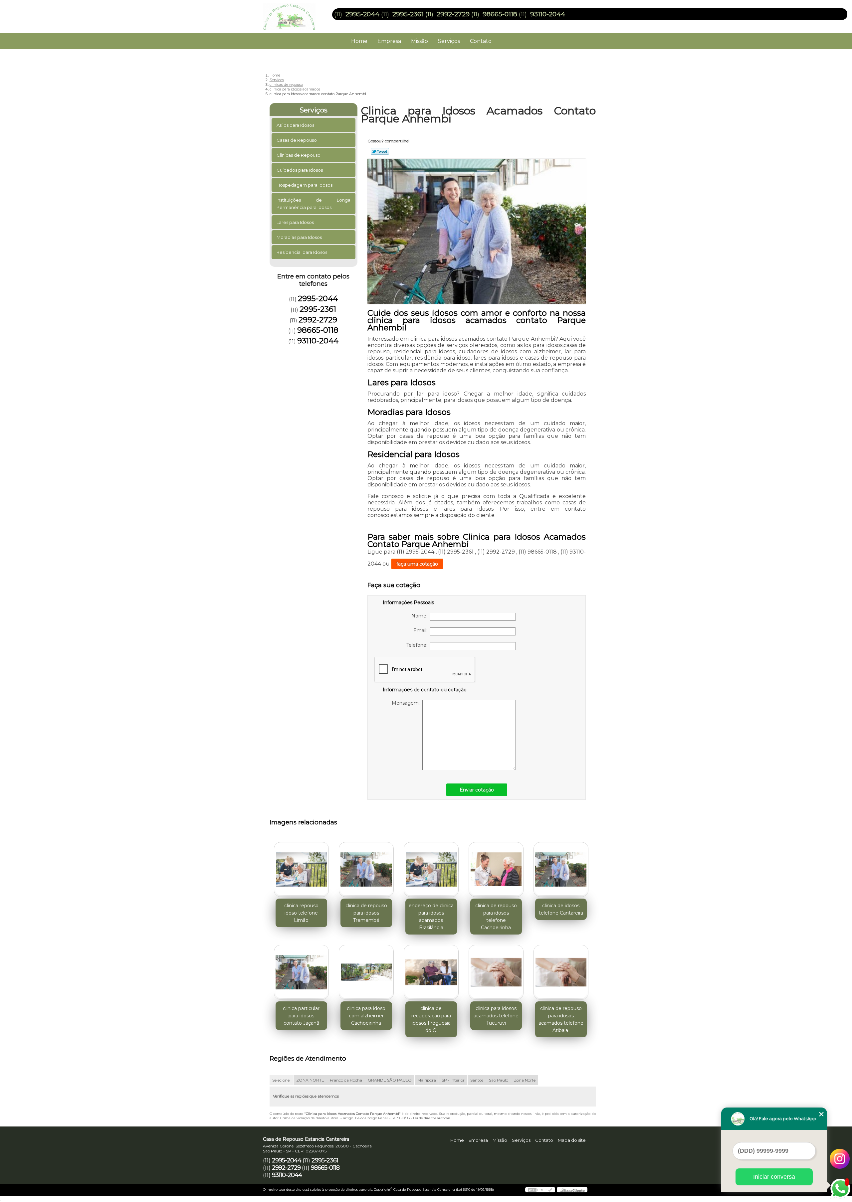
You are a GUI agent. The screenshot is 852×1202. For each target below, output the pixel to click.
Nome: (420, 616)
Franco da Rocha (346, 1080)
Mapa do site (572, 1140)
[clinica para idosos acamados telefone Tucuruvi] (496, 972)
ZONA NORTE (310, 1080)
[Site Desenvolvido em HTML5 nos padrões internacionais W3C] (540, 1189)
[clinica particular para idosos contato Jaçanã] (301, 972)
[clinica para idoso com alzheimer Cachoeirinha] (366, 972)
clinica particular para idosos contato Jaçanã (301, 1015)
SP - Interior (453, 1080)
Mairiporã (426, 1080)
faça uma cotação (417, 564)
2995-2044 (362, 14)
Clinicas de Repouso (298, 155)
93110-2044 (547, 14)
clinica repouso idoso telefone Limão (301, 913)
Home (359, 41)
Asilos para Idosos (295, 125)
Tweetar (380, 151)
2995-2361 (408, 14)
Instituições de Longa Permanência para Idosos (314, 203)
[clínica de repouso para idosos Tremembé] (366, 869)
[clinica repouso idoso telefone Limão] (301, 869)
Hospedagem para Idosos (304, 185)
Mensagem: (407, 703)
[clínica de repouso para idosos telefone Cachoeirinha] (496, 869)
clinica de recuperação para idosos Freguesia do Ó (431, 1019)
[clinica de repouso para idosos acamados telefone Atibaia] (560, 972)
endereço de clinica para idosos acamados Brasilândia (431, 917)
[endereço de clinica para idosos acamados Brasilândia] (431, 869)
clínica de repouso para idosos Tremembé (366, 913)
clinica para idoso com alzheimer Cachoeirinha (366, 1015)
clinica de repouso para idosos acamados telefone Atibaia (560, 1019)
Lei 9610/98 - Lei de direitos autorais (420, 1118)
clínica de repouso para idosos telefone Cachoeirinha (496, 917)
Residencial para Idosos (302, 252)
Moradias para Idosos (299, 237)
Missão (419, 41)
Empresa (389, 41)
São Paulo (498, 1080)
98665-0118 (500, 14)
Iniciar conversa (774, 1176)
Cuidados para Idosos (300, 170)
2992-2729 (453, 14)
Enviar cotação (477, 790)
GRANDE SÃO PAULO (390, 1080)
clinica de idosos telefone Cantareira (561, 909)
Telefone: (418, 645)
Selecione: (281, 1080)
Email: (421, 630)
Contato (481, 41)
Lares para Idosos (295, 222)
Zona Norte (524, 1080)
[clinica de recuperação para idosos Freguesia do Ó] (431, 972)
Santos (476, 1080)
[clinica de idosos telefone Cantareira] (560, 869)
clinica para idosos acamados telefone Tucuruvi (496, 1015)
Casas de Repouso (297, 140)
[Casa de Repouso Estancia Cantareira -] (301, 13)
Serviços (449, 41)
